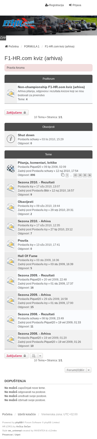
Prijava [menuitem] (77, 5)
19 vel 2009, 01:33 (69, 322)
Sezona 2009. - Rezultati (36, 275)
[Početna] (48, 25)
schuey (34, 139)
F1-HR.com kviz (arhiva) (33, 58)
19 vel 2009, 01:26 (69, 341)
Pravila (23, 240)
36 (89, 175)
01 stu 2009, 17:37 (62, 283)
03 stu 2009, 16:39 (62, 264)
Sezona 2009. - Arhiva (34, 295)
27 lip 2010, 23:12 (62, 229)
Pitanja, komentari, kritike (37, 162)
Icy (31, 186)
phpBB (19, 422)
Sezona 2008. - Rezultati (36, 314)
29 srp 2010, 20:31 (62, 210)
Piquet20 (35, 166)
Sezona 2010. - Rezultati (36, 182)
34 (80, 175)
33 (75, 175)
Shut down (26, 135)
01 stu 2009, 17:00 (62, 303)
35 (85, 175)
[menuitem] (7, 435)
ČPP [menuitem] (3, 38)
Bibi (46, 190)
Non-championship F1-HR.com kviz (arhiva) (51, 87)
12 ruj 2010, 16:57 (63, 190)
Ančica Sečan (23, 426)
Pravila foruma (16, 67)
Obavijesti (25, 201)
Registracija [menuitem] (56, 5)
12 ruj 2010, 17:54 (67, 171)
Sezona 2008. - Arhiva (34, 333)
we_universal (15, 430)
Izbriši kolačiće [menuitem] (27, 414)
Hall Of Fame (27, 256)
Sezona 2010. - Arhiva (34, 221)
